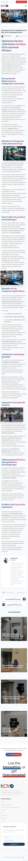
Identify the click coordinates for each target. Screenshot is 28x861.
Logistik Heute (11, 128)
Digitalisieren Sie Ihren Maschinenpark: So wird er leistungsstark (10, 729)
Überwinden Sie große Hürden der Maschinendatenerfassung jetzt (12, 666)
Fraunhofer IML (5, 260)
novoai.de (13, 560)
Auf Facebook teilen (10, 592)
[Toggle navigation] (25, 6)
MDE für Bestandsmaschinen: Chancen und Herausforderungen (12, 635)
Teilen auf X (22, 592)
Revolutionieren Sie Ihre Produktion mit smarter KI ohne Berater (13, 697)
